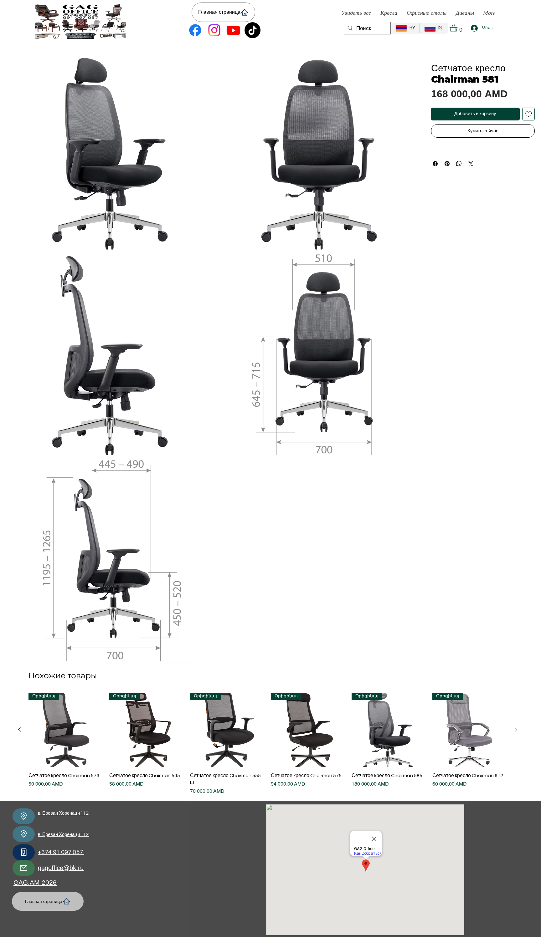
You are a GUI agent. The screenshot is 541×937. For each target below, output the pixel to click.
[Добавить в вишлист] (528, 114)
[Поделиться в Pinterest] (447, 163)
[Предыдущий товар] (19, 729)
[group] (268, 743)
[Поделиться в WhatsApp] (459, 163)
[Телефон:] (24, 852)
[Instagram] (214, 30)
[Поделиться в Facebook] (435, 163)
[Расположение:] (24, 816)
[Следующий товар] (516, 729)
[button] (458, 28)
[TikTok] (252, 30)
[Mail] (24, 868)
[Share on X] (471, 163)
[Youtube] (233, 30)
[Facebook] (195, 30)
